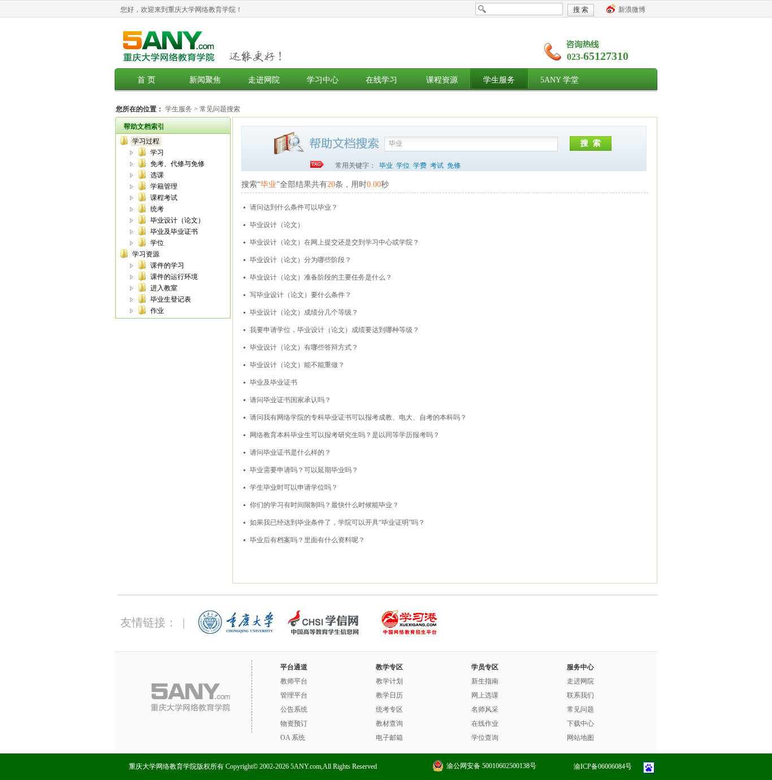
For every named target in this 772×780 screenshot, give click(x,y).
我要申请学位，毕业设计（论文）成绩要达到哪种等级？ (334, 330)
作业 (157, 311)
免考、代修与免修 (177, 164)
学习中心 (323, 80)
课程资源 (442, 80)
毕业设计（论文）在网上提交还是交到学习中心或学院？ (334, 242)
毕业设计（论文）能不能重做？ (297, 365)
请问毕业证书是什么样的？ (290, 452)
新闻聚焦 (205, 80)
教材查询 (389, 723)
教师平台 (293, 681)
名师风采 (484, 709)
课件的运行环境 (174, 277)
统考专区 (389, 709)
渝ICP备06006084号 (603, 766)
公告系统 (293, 709)
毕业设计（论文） (177, 220)
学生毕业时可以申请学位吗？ (294, 487)
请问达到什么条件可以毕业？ (294, 207)
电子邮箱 (389, 738)
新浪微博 (631, 10)
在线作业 (484, 723)
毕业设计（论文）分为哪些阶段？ (301, 260)
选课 (157, 175)
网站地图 (580, 738)
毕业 (386, 165)
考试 (437, 165)
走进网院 (264, 80)
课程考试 (163, 198)
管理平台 (293, 695)
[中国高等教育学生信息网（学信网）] (322, 633)
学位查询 (484, 738)
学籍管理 (163, 186)
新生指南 (484, 681)
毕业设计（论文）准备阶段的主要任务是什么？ (321, 277)
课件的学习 (167, 265)
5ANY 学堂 (559, 80)
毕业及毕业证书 (174, 232)
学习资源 (145, 254)
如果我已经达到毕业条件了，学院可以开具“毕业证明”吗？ (337, 522)
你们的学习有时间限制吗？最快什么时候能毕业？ (324, 505)
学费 (420, 165)
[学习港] (408, 633)
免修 (454, 165)
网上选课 (484, 695)
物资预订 (293, 723)
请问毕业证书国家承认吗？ (290, 400)
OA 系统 (292, 738)
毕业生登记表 (170, 299)
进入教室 (163, 288)
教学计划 (389, 681)
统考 (157, 209)
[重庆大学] (235, 633)
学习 (157, 152)
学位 (157, 243)
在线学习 (381, 80)
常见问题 (580, 709)
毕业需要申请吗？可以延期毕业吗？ (304, 470)
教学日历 (389, 695)
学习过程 (145, 141)
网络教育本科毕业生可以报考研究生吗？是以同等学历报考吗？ (345, 435)
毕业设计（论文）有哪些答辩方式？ (304, 347)
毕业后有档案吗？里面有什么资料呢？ (307, 540)
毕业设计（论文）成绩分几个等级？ (304, 312)
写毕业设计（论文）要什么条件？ (301, 295)
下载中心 (580, 723)
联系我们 (580, 695)
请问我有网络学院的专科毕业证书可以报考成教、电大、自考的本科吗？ (358, 417)
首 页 (146, 80)
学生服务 (499, 80)
